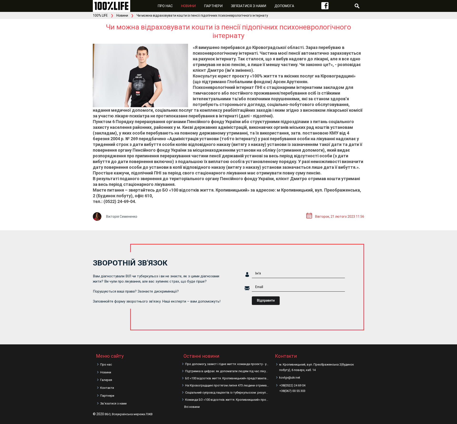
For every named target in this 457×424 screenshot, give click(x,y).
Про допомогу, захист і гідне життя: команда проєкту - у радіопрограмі (227, 364)
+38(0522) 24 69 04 (292, 385)
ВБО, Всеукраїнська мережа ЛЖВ (129, 414)
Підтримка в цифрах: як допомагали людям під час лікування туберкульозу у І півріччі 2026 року (227, 371)
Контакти (107, 388)
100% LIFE (100, 15)
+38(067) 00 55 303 (292, 391)
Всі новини (192, 407)
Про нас (165, 6)
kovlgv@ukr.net (289, 377)
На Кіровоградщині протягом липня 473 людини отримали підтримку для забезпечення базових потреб (227, 385)
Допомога (284, 6)
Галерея (106, 380)
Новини (188, 6)
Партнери (213, 6)
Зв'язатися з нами (248, 6)
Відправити (266, 300)
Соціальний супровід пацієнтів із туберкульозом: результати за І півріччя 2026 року (227, 392)
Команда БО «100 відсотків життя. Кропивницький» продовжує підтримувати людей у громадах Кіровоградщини (227, 399)
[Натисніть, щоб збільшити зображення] (140, 75)
